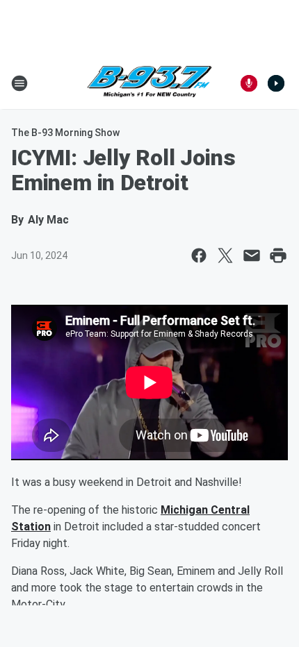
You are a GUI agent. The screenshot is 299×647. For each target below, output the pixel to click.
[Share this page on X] (225, 255)
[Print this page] (278, 255)
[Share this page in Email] (251, 255)
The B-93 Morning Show (65, 132)
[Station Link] (149, 83)
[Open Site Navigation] (19, 83)
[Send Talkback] (249, 83)
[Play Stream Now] (276, 83)
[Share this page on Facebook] (199, 255)
